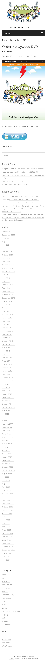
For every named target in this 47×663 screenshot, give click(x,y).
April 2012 (6, 391)
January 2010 (7, 457)
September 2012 (8, 381)
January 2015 (7, 358)
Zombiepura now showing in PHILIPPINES (24, 196)
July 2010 (5, 447)
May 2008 (6, 523)
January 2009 (7, 497)
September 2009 (8, 470)
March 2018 (6, 311)
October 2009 (7, 467)
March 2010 (6, 454)
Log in (4, 636)
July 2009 (5, 477)
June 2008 (6, 520)
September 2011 (8, 407)
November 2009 (8, 464)
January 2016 (7, 334)
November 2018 (8, 291)
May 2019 (6, 281)
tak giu (4, 608)
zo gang (5, 614)
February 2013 (7, 367)
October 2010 (7, 437)
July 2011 (5, 414)
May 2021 (6, 248)
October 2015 (7, 341)
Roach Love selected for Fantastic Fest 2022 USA (20, 172)
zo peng (5, 621)
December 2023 (8, 231)
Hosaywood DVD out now (11, 211)
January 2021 (7, 251)
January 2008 (7, 537)
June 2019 (6, 278)
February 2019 (7, 285)
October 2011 (7, 404)
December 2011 (8, 397)
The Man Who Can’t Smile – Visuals (15, 184)
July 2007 (5, 556)
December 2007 (8, 540)
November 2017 (8, 321)
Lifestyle (11, 659)
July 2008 (5, 517)
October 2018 (7, 295)
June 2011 (6, 417)
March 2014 (6, 361)
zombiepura (6, 624)
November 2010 (8, 434)
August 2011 (7, 411)
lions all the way (8, 595)
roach (4, 601)
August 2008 (7, 513)
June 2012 (6, 387)
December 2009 (8, 460)
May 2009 (6, 483)
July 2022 (5, 238)
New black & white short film (12, 181)
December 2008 (8, 500)
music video (6, 598)
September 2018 (8, 298)
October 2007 (7, 546)
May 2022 (6, 242)
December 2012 (8, 374)
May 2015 (6, 354)
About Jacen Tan (38, 203)
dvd (11, 147)
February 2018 (7, 314)
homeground (7, 585)
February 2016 (7, 331)
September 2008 (8, 510)
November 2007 (8, 543)
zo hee (4, 618)
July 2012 (5, 384)
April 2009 (6, 487)
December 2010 (8, 430)
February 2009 (7, 493)
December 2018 (8, 288)
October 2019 (7, 268)
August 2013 (7, 364)
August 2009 (7, 474)
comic (4, 575)
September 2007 (8, 550)
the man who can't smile (11, 611)
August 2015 (7, 348)
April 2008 (6, 527)
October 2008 (7, 507)
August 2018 (7, 301)
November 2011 (8, 401)
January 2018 (7, 318)
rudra (4, 605)
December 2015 (8, 338)
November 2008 (8, 503)
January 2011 (7, 427)
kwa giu (5, 591)
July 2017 (5, 324)
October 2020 (7, 255)
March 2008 (6, 530)
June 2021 (6, 245)
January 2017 (7, 328)
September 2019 (8, 271)
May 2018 (6, 308)
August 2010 (7, 444)
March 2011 (6, 421)
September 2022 (8, 235)
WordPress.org (7, 646)
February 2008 (7, 533)
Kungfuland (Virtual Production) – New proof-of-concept (23, 169)
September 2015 (8, 344)
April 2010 (6, 450)
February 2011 (7, 424)
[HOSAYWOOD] (23, 22)
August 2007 (7, 553)
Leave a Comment (31, 56)
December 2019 (8, 261)
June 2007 (6, 560)
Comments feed (8, 643)
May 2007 (6, 563)
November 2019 (8, 265)
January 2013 (7, 371)
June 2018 (6, 305)
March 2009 (6, 490)
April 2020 (6, 258)
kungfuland (6, 588)
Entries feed (6, 639)
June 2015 (6, 351)
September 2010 (8, 440)
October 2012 (7, 377)
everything (6, 581)
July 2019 (5, 275)
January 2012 (7, 394)
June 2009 (6, 480)
